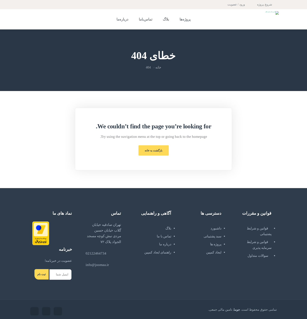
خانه (158, 67)
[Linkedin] (34, 311)
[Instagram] (36, 4)
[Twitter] (42, 4)
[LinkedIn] (31, 4)
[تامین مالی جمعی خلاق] (272, 13)
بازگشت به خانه (153, 150)
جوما (237, 309)
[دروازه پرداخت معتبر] (40, 233)
